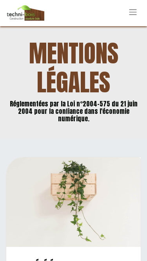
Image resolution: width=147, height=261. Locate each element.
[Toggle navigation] (133, 13)
